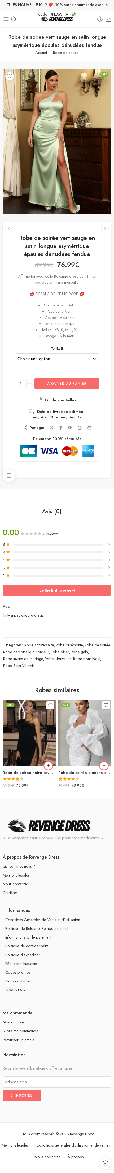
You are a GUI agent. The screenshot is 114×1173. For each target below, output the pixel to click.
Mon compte (13, 1022)
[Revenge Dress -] (57, 19)
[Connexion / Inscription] (100, 19)
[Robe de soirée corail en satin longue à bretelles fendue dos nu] (105, 228)
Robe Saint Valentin (19, 665)
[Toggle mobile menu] (6, 19)
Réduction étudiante (21, 963)
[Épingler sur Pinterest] (70, 428)
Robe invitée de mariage (23, 658)
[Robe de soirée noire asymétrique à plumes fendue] (29, 733)
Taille (57, 348)
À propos (76, 1157)
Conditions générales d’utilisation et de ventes (73, 1145)
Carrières (10, 892)
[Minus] (29, 386)
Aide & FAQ (15, 989)
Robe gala (79, 652)
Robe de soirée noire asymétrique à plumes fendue (29, 772)
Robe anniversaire (39, 645)
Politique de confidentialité (27, 946)
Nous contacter (15, 884)
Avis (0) (52, 511)
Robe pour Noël (86, 658)
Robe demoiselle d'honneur (26, 652)
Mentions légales (16, 875)
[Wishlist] (9, 76)
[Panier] (108, 19)
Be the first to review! (57, 590)
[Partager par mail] (89, 428)
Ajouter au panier (67, 383)
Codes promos (17, 972)
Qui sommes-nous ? (19, 866)
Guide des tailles (59, 400)
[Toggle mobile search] (14, 19)
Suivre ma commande (20, 1031)
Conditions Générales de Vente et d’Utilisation (42, 919)
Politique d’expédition (23, 955)
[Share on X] (52, 428)
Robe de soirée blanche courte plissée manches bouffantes (84, 772)
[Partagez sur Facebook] (61, 428)
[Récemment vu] (105, 1163)
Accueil (41, 52)
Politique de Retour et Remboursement (36, 928)
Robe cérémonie (69, 645)
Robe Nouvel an (58, 658)
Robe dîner (60, 652)
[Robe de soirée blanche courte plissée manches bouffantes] (84, 733)
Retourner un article (18, 1040)
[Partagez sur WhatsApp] (79, 428)
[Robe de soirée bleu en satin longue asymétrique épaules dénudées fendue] (9, 228)
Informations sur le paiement (28, 937)
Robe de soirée (66, 52)
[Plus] (29, 381)
